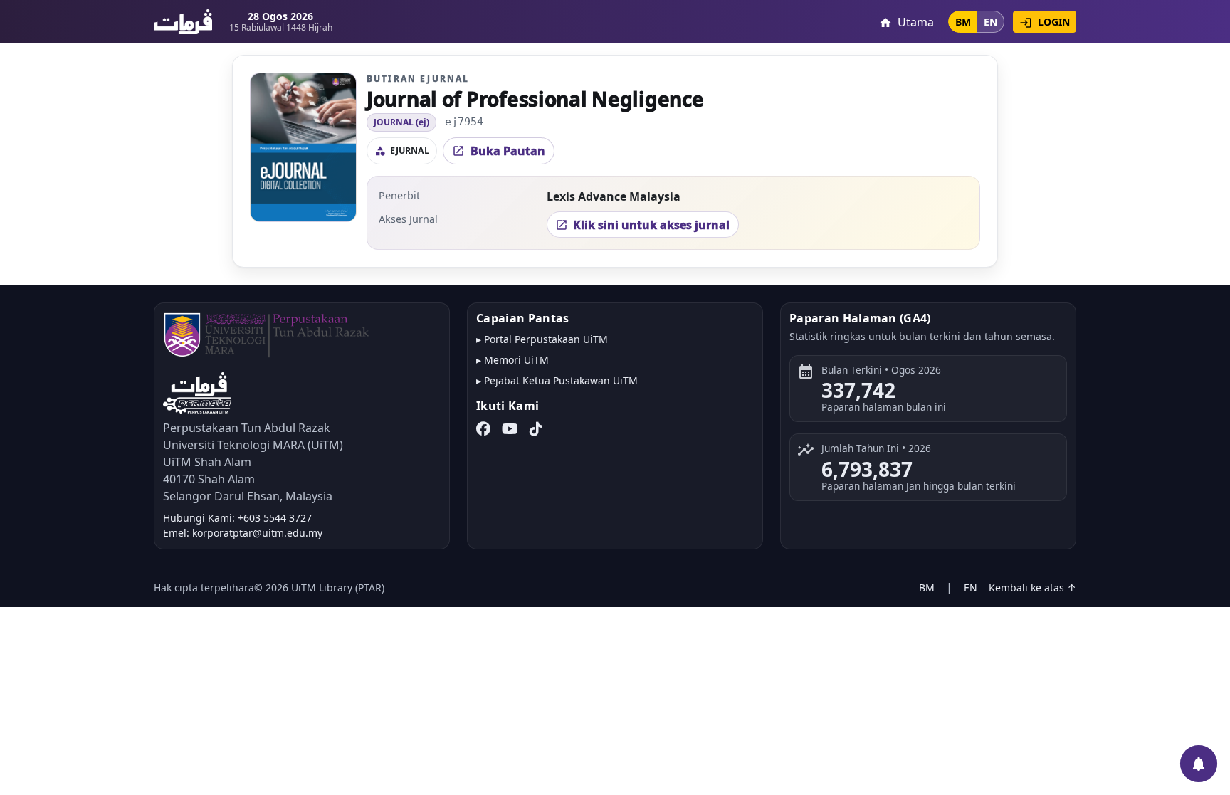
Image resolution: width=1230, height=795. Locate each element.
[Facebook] (483, 429)
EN (990, 21)
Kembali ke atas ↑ (1032, 587)
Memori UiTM (516, 360)
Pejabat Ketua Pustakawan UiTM (561, 380)
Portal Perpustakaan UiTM (546, 339)
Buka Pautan (498, 151)
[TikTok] (536, 429)
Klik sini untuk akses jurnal (642, 225)
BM (963, 21)
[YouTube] (510, 429)
